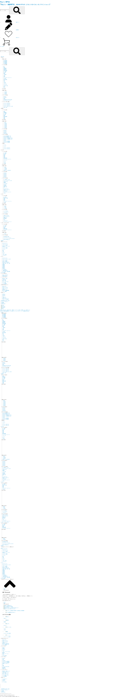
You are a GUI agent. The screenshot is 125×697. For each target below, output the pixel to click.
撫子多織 (5, 218)
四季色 (5, 182)
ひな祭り (5, 78)
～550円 (5, 122)
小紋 (4, 75)
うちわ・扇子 (4, 254)
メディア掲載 (4, 291)
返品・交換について (5, 673)
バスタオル (4, 512)
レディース (5, 160)
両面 (4, 118)
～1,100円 (5, 208)
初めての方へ (4, 286)
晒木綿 (2, 240)
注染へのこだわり (5, 287)
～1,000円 (5, 123)
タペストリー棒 (4, 247)
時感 (4, 98)
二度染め (5, 74)
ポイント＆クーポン (5, 281)
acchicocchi (4, 478)
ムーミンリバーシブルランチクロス (9, 238)
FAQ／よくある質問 (5, 299)
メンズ (5, 161)
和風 (4, 76)
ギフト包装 (4, 282)
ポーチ (3, 252)
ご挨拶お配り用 (4, 270)
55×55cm (3, 465)
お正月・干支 (6, 85)
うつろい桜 (5, 183)
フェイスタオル (4, 511)
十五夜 (5, 82)
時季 (3, 665)
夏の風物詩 (5, 61)
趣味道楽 (5, 69)
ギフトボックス (4, 563)
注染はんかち (6, 181)
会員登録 (3, 679)
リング (5, 144)
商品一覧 (2, 56)
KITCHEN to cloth (6, 236)
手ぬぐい (3, 647)
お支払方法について (5, 672)
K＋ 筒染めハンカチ (7, 179)
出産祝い (3, 266)
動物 (4, 73)
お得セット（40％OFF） (7, 170)
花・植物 (5, 71)
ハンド (5, 146)
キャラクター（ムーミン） (8, 77)
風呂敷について (4, 289)
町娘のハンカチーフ (7, 189)
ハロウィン (5, 83)
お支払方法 (4, 279)
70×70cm (5, 131)
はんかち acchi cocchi (5, 666)
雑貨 (4, 589)
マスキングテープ (5, 244)
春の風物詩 (5, 60)
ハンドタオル (6, 210)
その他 (5, 163)
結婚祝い (3, 265)
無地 (4, 200)
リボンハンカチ (4, 565)
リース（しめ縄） (5, 245)
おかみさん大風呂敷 (7, 141)
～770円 (5, 207)
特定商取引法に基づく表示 (5, 300)
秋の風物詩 (5, 62)
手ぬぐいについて (5, 288)
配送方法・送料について (6, 671)
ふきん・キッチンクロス (5, 522)
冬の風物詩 (5, 63)
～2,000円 (5, 125)
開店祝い (3, 267)
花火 (4, 80)
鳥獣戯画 (5, 68)
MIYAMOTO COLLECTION (8, 99)
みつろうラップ (4, 243)
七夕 (4, 81)
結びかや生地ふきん (7, 239)
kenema (5, 96)
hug (4, 219)
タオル (3, 650)
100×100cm (5, 133)
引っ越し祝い (4, 269)
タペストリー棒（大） (7, 103)
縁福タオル (5, 217)
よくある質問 (4, 283)
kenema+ (5, 97)
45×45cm (3, 464)
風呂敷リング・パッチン (6, 246)
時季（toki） (5, 186)
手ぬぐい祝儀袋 (4, 261)
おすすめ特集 (3, 272)
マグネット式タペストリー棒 (8, 106)
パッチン (5, 145)
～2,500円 (5, 126)
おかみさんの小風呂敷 (5, 662)
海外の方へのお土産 (5, 262)
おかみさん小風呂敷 (7, 142)
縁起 (4, 67)
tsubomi (5, 140)
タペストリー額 (4, 248)
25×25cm (3, 463)
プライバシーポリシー (4, 301)
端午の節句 (5, 79)
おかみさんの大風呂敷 (5, 661)
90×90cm (5, 132)
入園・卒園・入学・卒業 (6, 263)
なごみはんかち (6, 188)
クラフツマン (6, 220)
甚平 (3, 250)
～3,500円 (5, 127)
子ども (5, 162)
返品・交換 (4, 280)
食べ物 (5, 72)
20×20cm (3, 462)
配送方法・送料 (4, 278)
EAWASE (5, 185)
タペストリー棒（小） (7, 105)
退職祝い (3, 264)
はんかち (2, 426)
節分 (4, 86)
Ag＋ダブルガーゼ (6, 216)
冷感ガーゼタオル (6, 215)
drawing (5, 184)
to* (2, 475)
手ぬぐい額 (5, 107)
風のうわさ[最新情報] (5, 290)
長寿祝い (3, 268)
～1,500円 (5, 124)
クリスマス (5, 84)
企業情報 (2, 302)
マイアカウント (4, 678)
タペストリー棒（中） (7, 104)
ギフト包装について (5, 675)
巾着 (3, 251)
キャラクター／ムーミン (7, 100)
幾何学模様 (5, 70)
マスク (3, 253)
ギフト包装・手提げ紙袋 (6, 271)
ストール (3, 249)
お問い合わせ (3, 303)
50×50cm (5, 130)
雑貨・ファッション (4, 548)
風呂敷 (2, 373)
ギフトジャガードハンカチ (8, 180)
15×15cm (3, 461)
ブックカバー (4, 255)
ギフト (5, 87)
